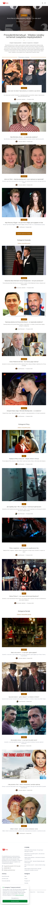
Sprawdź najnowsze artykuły (24, 233)
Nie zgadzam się (15, 898)
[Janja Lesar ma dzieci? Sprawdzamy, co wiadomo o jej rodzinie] (24, 75)
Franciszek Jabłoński (6, 880)
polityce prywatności (19, 895)
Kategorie (27, 873)
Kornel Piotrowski (5, 876)
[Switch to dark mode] (42, 3)
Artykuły (26, 847)
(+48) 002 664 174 (7, 868)
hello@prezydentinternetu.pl (9, 870)
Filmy (24, 456)
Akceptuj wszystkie (15, 901)
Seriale (24, 649)
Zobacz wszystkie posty (24, 243)
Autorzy (4, 873)
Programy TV (27, 880)
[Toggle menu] (45, 3)
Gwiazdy (28, 15)
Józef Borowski (5, 878)
